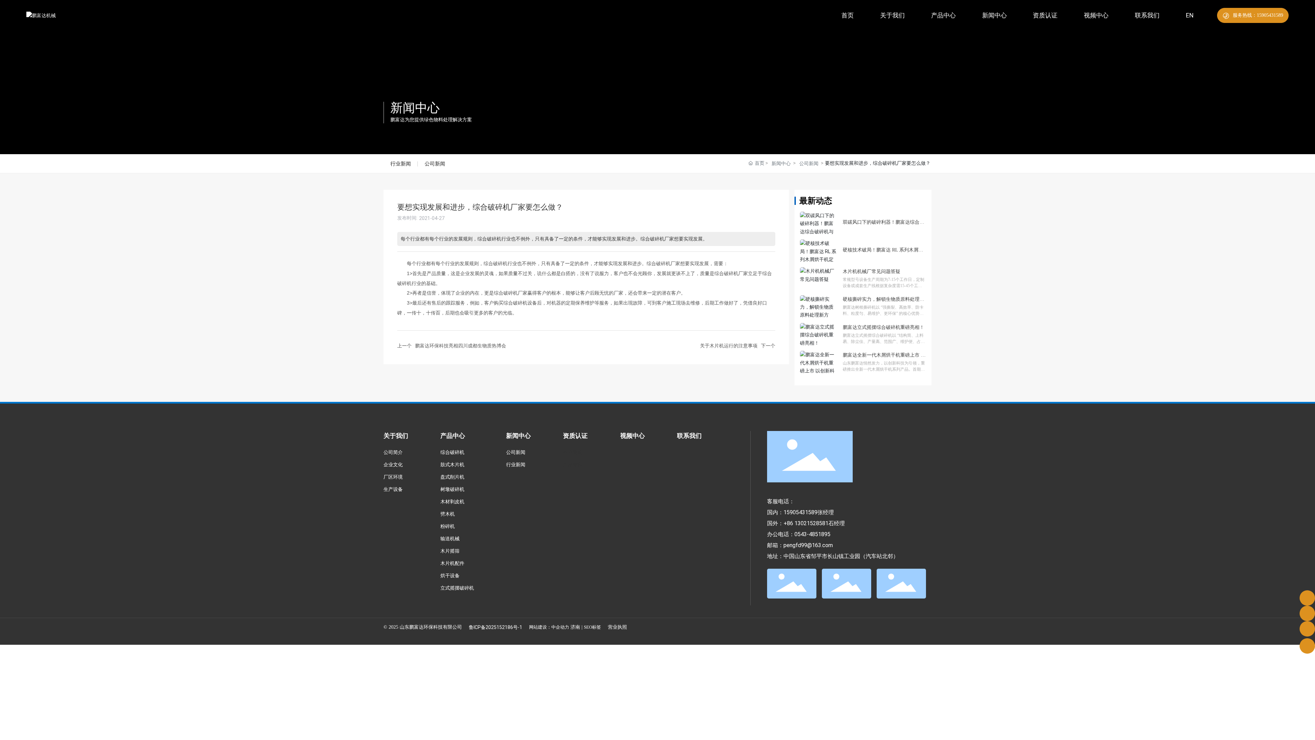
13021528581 (811, 523)
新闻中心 (415, 108)
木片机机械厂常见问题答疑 (871, 271)
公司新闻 (435, 163)
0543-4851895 (812, 534)
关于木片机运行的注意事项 (728, 345)
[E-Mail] (1307, 613)
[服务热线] (1307, 598)
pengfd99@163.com (808, 545)
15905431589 (800, 512)
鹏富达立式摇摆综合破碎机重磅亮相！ (883, 327)
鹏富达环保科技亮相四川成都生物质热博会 (460, 345)
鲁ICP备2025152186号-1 (495, 627)
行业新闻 (400, 163)
